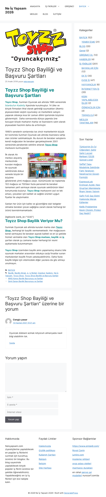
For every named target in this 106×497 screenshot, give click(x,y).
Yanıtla (12, 343)
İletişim (42, 463)
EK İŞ (84, 76)
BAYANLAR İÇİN (90, 68)
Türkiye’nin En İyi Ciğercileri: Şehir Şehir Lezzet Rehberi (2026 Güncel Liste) (87, 153)
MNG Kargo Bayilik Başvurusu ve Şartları (25, 278)
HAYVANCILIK (89, 84)
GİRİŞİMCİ (69, 6)
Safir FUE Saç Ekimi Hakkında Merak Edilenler (89, 199)
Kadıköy (49, 273)
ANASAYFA (35, 6)
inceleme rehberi (81, 459)
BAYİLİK (82, 6)
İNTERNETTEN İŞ (90, 89)
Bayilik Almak (20, 273)
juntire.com (78, 455)
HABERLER (85, 59)
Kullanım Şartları (47, 455)
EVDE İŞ (86, 80)
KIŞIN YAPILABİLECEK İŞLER (90, 99)
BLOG (45, 14)
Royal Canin (78, 450)
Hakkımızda (45, 446)
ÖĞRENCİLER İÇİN (91, 107)
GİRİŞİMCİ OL (86, 55)
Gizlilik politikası (47, 450)
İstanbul (41, 273)
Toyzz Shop (18, 276)
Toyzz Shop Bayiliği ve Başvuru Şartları (41, 276)
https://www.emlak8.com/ (85, 446)
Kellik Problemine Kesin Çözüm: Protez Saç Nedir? (90, 210)
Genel (82, 50)
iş (27, 273)
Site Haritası (45, 468)
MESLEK (34, 14)
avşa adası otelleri (81, 463)
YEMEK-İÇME (88, 42)
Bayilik (11, 273)
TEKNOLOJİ (88, 115)
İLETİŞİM (57, 14)
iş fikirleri (33, 273)
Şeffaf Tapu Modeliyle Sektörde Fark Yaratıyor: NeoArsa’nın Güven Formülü (89, 171)
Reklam (42, 459)
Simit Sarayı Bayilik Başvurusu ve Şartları (25, 281)
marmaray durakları (82, 468)
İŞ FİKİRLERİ (50, 6)
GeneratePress (71, 493)
